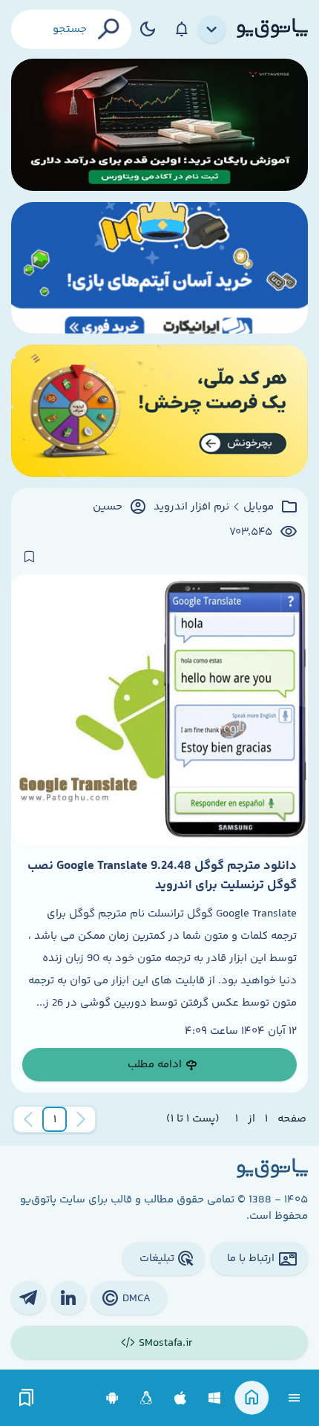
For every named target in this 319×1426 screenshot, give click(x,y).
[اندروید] (112, 1398)
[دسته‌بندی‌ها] (212, 30)
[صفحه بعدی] (28, 1119)
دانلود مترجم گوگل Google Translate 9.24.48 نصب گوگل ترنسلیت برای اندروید (162, 875)
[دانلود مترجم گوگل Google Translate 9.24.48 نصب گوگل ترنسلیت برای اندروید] (159, 709)
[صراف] (159, 411)
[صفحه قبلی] (81, 1119)
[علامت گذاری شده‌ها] (26, 1398)
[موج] (159, 125)
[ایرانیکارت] (159, 268)
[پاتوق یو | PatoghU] (272, 29)
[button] (55, 1119)
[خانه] (251, 1398)
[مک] (180, 1398)
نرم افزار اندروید (191, 507)
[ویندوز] (214, 1398)
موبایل (258, 507)
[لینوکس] (146, 1398)
